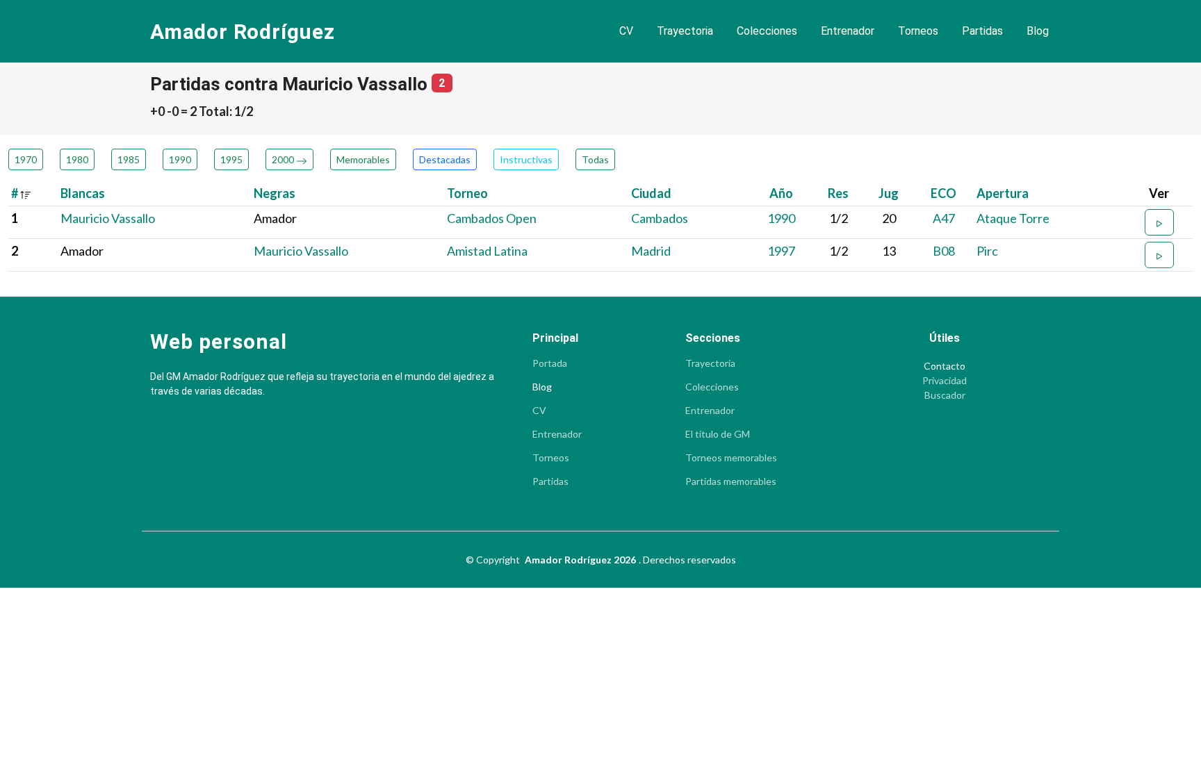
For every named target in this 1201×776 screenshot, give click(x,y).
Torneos (918, 31)
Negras (274, 193)
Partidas (982, 31)
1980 (77, 159)
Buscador (944, 395)
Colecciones (767, 31)
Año (781, 193)
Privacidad (944, 381)
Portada (549, 363)
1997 (781, 250)
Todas (595, 159)
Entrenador (847, 31)
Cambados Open (492, 218)
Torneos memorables (731, 458)
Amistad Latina (487, 250)
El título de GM (717, 434)
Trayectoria (685, 31)
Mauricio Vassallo (107, 218)
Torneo (467, 193)
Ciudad (651, 193)
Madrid (651, 250)
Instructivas (526, 159)
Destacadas (445, 159)
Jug (889, 193)
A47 (944, 218)
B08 (944, 250)
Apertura (1003, 193)
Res (838, 193)
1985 (128, 159)
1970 (26, 159)
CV (626, 31)
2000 (284, 159)
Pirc (987, 250)
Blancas (82, 193)
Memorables (363, 159)
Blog (1038, 31)
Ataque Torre (1013, 218)
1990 (180, 159)
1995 (231, 159)
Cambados (659, 218)
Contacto (944, 366)
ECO (943, 193)
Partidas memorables (730, 481)
